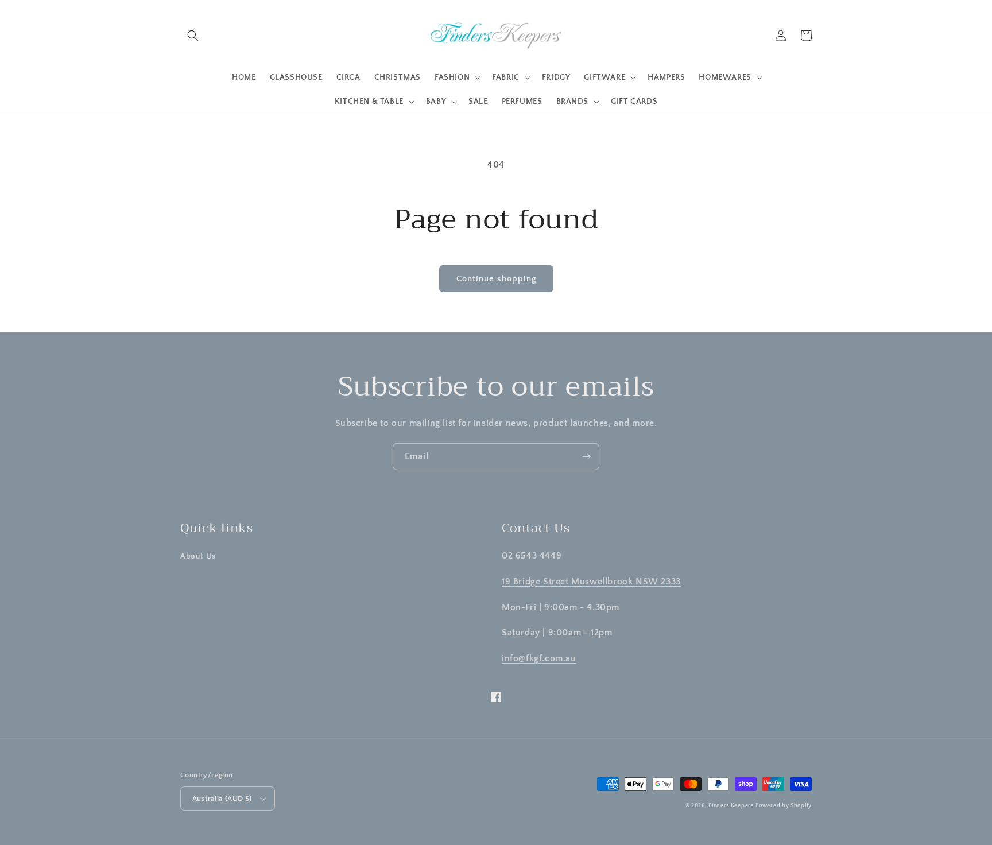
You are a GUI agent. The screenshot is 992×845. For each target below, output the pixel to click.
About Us (198, 556)
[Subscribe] (586, 456)
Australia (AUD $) (222, 798)
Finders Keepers (731, 806)
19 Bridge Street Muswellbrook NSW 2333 (591, 581)
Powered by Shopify (783, 806)
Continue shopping (496, 279)
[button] (193, 35)
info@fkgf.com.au (539, 658)
